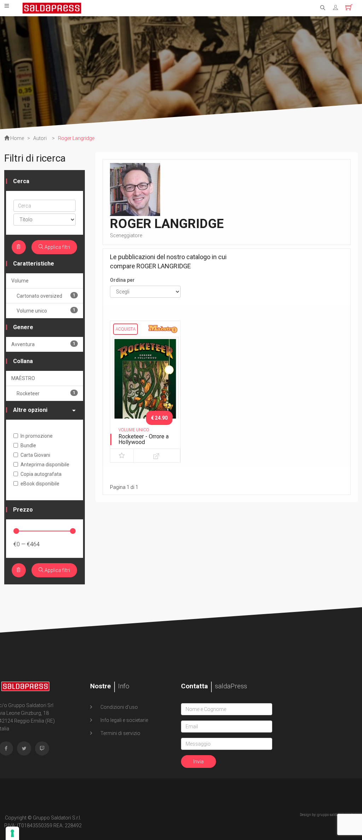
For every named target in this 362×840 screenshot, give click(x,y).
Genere (23, 327)
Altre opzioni (30, 410)
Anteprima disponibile (45, 464)
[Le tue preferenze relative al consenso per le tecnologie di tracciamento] (12, 833)
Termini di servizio (119, 733)
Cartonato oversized (46, 296)
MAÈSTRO (23, 378)
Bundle (28, 445)
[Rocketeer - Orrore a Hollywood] (145, 385)
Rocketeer (46, 393)
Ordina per (122, 280)
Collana (23, 361)
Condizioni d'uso (118, 707)
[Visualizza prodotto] (157, 455)
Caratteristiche (33, 263)
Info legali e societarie (123, 720)
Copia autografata (41, 474)
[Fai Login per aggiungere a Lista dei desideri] (121, 455)
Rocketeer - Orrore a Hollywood (143, 439)
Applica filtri (56, 247)
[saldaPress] (52, 7)
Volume (20, 281)
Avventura (43, 344)
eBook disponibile (40, 483)
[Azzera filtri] (19, 247)
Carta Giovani (35, 455)
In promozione (37, 436)
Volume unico (46, 311)
